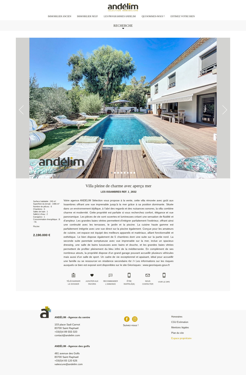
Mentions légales (180, 327)
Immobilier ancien (59, 16)
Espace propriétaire (181, 338)
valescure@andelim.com (69, 364)
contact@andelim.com (67, 335)
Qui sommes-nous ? (153, 16)
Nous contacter (147, 282)
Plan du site (177, 333)
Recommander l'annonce (110, 282)
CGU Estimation (179, 322)
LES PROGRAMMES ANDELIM (120, 16)
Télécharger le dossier (73, 282)
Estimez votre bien (183, 16)
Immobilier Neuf (87, 16)
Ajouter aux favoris (92, 282)
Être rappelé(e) (129, 282)
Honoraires (176, 316)
